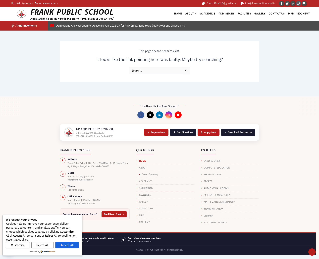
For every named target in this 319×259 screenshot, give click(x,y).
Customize (18, 245)
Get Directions (185, 132)
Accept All (67, 245)
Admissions (226, 13)
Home (178, 13)
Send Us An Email (112, 214)
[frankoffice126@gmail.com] (203, 3)
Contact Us (277, 13)
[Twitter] (287, 3)
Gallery (259, 13)
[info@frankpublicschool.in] (242, 3)
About (189, 13)
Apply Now (210, 132)
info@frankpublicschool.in (260, 3)
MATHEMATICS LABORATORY (219, 201)
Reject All (42, 245)
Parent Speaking (150, 174)
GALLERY (144, 201)
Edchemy (303, 13)
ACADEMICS (145, 181)
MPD (291, 13)
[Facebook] (281, 3)
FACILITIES (145, 194)
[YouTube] (304, 3)
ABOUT (143, 167)
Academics (207, 13)
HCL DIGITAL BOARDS (215, 222)
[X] (150, 114)
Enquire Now (158, 132)
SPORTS (208, 181)
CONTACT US (146, 208)
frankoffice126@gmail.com (222, 3)
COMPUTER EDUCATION (217, 167)
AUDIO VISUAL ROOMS (216, 188)
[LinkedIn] (292, 3)
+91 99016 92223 (75, 189)
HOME (142, 160)
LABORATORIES (212, 160)
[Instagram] (298, 3)
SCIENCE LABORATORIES (217, 195)
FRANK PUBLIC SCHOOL (71, 12)
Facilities (244, 13)
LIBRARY (208, 215)
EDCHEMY (144, 222)
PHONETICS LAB (212, 174)
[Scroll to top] (312, 252)
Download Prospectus (240, 132)
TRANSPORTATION (213, 208)
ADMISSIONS (146, 187)
